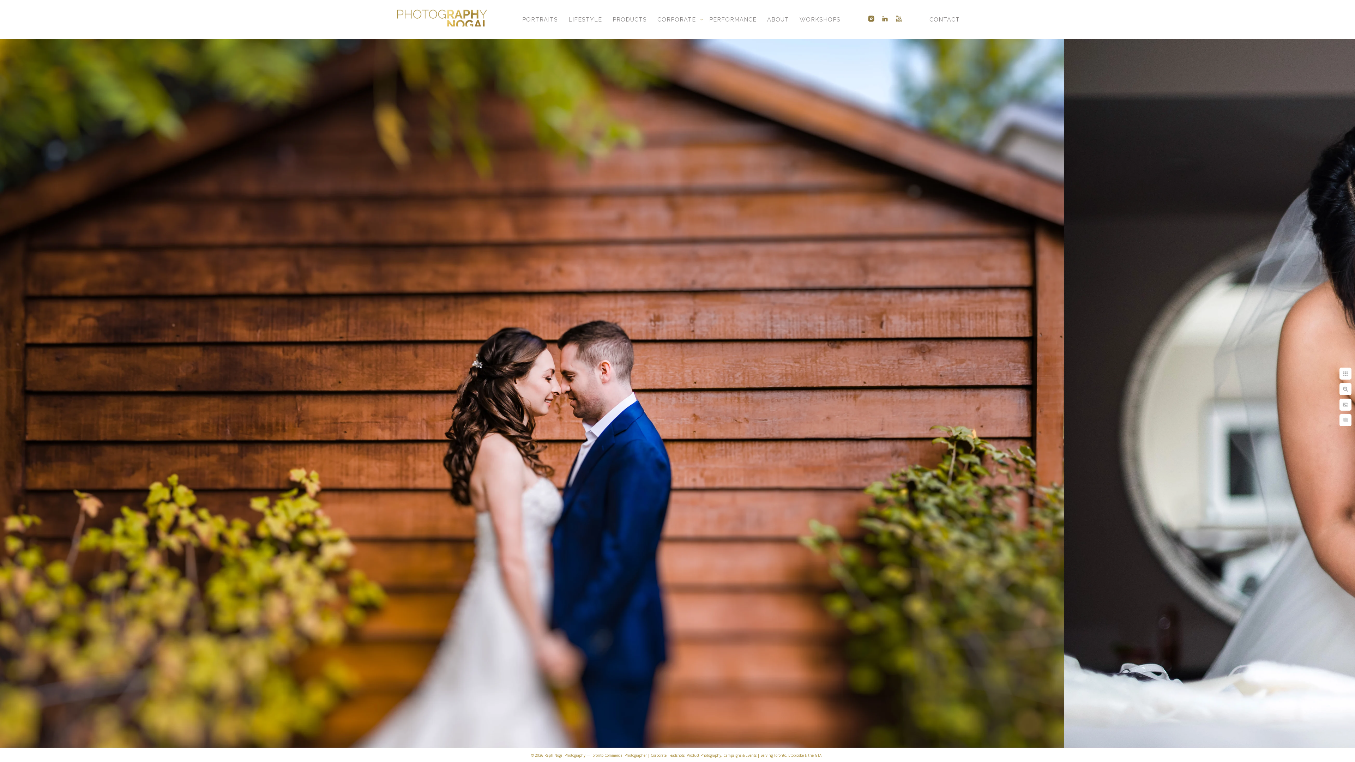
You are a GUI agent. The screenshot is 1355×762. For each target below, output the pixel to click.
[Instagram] (871, 19)
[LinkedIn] (885, 19)
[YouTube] (899, 19)
